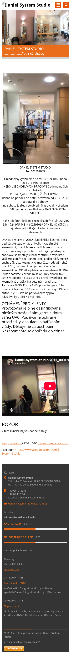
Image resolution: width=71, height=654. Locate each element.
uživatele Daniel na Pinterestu (53, 443)
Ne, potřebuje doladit (19, 537)
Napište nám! (11, 606)
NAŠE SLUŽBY (11, 569)
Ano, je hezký (13, 523)
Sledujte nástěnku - (12, 443)
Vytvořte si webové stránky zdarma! (22, 642)
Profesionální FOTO (15, 583)
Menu (58, 5)
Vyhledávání (66, 5)
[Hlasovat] (35, 529)
